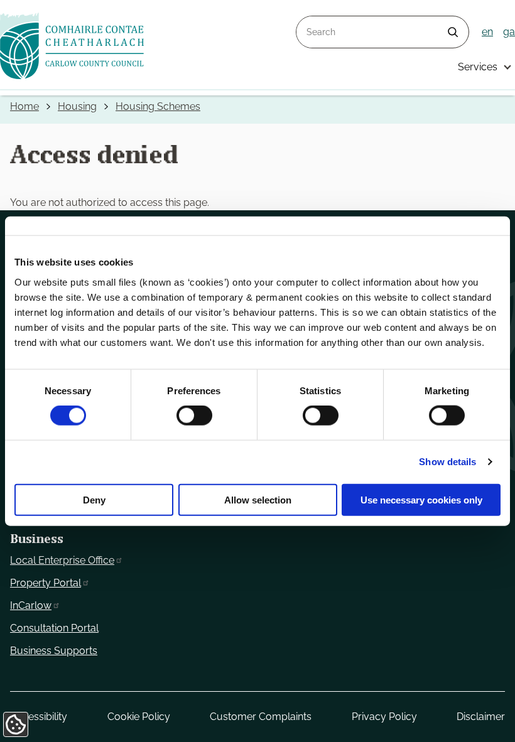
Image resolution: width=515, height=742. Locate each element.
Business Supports (53, 651)
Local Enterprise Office (62, 560)
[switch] (194, 416)
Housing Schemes (158, 106)
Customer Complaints (261, 717)
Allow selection (257, 499)
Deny (94, 499)
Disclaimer (481, 717)
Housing (77, 106)
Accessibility (38, 717)
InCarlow (31, 605)
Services (477, 67)
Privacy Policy (384, 717)
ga (509, 32)
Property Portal (45, 583)
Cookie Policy (138, 717)
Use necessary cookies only (421, 499)
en (487, 32)
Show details (447, 461)
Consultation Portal (54, 628)
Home (24, 106)
